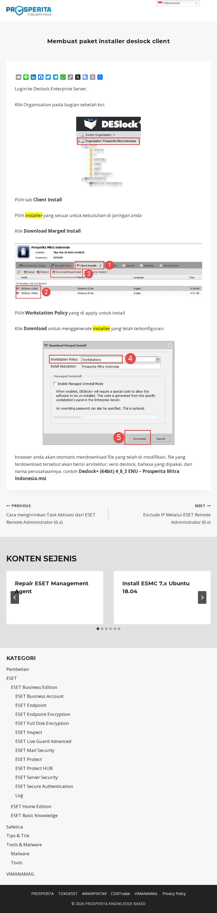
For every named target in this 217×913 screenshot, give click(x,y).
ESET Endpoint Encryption (42, 714)
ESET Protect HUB (34, 768)
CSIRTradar (120, 893)
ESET (11, 678)
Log (19, 795)
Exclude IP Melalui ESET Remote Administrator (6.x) (177, 514)
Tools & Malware (24, 844)
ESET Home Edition (31, 806)
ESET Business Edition (34, 687)
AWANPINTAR (94, 893)
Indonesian (171, 3)
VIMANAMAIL (20, 874)
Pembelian (17, 669)
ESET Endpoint (30, 705)
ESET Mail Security (35, 750)
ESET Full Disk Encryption (42, 723)
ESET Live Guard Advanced (43, 741)
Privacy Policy (174, 893)
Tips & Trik (17, 835)
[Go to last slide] (15, 597)
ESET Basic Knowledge (34, 815)
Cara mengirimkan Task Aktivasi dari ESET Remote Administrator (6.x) (51, 514)
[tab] (98, 628)
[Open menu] (206, 10)
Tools (16, 862)
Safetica (14, 827)
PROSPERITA (42, 893)
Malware (20, 853)
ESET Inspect (28, 732)
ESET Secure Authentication (44, 786)
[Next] (202, 597)
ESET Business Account (39, 696)
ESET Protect (28, 759)
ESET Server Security (36, 777)
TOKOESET (68, 893)
